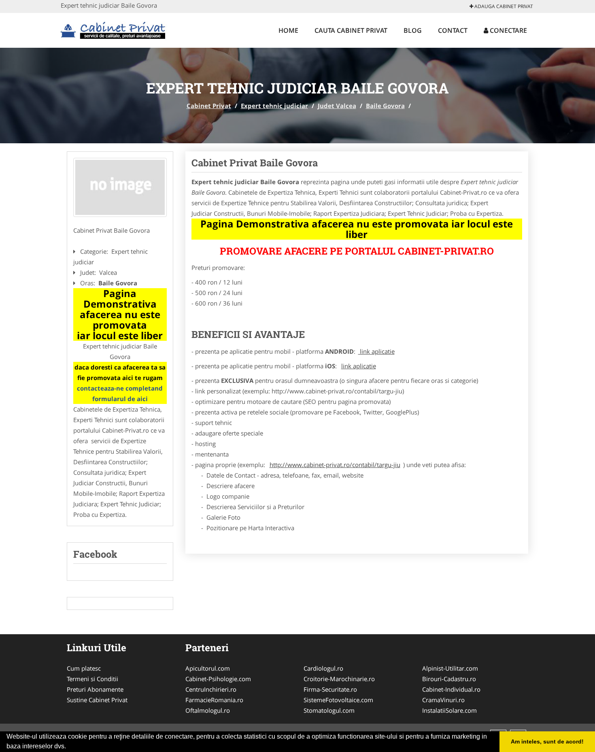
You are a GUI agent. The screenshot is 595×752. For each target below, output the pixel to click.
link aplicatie (376, 351)
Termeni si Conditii (92, 679)
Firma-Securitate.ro (330, 689)
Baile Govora (385, 106)
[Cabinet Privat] (114, 29)
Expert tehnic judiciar (274, 106)
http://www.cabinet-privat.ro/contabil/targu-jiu (335, 465)
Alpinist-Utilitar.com (450, 668)
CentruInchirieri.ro (210, 689)
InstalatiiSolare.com (449, 710)
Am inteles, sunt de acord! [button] (547, 741)
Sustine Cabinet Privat (97, 700)
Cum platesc (84, 668)
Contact (453, 30)
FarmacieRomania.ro (214, 700)
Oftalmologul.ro (207, 710)
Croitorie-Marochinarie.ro (339, 679)
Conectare (507, 30)
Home (288, 30)
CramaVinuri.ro (443, 700)
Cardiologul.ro (323, 668)
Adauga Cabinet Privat (503, 6)
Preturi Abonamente (95, 689)
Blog (413, 30)
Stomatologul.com (329, 710)
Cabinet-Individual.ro (451, 689)
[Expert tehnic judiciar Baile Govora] (120, 187)
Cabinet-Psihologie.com (218, 679)
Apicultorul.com (207, 668)
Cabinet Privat (209, 106)
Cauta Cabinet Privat (350, 30)
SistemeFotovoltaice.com (338, 700)
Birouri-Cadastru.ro (449, 679)
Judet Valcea (337, 106)
